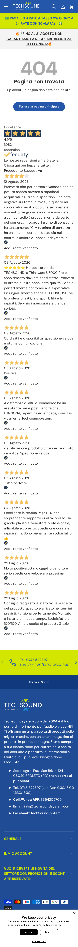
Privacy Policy (37, 924)
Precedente (13, 170)
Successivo (33, 170)
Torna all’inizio (39, 682)
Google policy (53, 924)
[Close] (74, 913)
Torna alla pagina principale (39, 106)
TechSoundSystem (45, 813)
